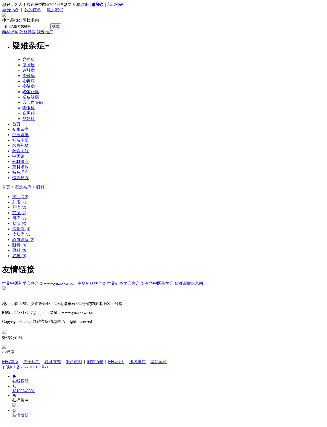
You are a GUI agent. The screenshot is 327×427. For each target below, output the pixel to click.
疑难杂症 (20, 129)
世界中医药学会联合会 (22, 283)
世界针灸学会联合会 (125, 283)
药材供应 (27, 32)
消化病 (33, 92)
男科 (31, 113)
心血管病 (35, 102)
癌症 (31, 59)
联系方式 (52, 361)
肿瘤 (31, 65)
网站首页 (10, 361)
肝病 (31, 70)
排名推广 (137, 361)
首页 (16, 124)
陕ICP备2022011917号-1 (27, 367)
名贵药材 (20, 145)
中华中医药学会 (159, 283)
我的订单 (33, 10)
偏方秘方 (20, 178)
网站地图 (116, 361)
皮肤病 (33, 97)
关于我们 (31, 361)
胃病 (31, 81)
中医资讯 (20, 135)
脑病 (31, 86)
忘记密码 (115, 4)
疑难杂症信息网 (188, 283)
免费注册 (81, 4)
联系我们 (55, 10)
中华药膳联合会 (91, 283)
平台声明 (74, 361)
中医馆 (18, 156)
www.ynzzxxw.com (60, 283)
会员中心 (10, 10)
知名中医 (20, 140)
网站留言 (158, 361)
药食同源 (20, 151)
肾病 (31, 75)
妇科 (31, 118)
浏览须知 (95, 361)
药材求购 (10, 32)
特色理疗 (20, 172)
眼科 (31, 108)
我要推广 (45, 32)
